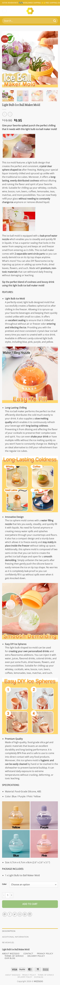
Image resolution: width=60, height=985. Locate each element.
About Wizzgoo (12, 975)
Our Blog (38, 977)
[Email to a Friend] (19, 914)
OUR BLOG (10, 958)
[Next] (53, 59)
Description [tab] (8, 931)
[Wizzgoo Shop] (30, 11)
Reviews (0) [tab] (8, 942)
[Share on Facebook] (9, 914)
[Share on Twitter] (14, 914)
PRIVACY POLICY (45, 953)
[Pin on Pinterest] (24, 914)
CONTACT (28, 953)
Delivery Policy (25, 977)
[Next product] (4, 114)
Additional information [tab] (15, 937)
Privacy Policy (29, 975)
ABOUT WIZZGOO (11, 953)
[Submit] (54, 21)
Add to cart (29, 904)
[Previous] (6, 59)
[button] (4, 11)
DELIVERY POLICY (36, 956)
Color (4, 884)
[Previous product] (10, 114)
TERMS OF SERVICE (14, 956)
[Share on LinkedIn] (29, 914)
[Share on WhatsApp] (4, 914)
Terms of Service (46, 975)
